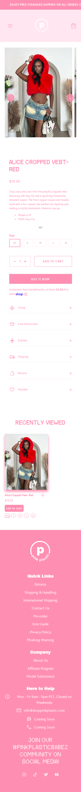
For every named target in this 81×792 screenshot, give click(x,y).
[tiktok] (35, 774)
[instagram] (24, 774)
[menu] (10, 25)
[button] (42, 495)
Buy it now (40, 279)
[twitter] (45, 774)
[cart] (73, 25)
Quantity (14, 268)
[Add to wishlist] (40, 227)
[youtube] (56, 774)
